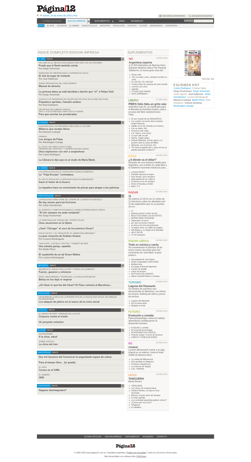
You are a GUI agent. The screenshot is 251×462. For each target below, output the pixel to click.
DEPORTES (105, 26)
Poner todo (136, 75)
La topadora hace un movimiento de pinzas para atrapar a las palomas (79, 187)
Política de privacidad (136, 453)
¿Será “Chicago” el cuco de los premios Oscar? (66, 228)
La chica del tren (48, 344)
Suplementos (132, 437)
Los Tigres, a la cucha (141, 133)
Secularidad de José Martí (143, 259)
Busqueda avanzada (201, 16)
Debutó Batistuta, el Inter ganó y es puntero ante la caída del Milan (146, 141)
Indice (41, 26)
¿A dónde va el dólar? (142, 159)
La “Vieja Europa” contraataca (56, 174)
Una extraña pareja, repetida (55, 246)
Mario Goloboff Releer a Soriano (145, 276)
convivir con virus (139, 86)
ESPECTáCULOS (89, 26)
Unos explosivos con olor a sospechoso (62, 151)
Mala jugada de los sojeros (143, 179)
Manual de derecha (49, 86)
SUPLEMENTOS (140, 52)
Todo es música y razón (143, 244)
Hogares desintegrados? (53, 390)
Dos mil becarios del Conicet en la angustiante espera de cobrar (75, 357)
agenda (135, 89)
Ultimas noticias (92, 437)
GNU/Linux (141, 456)
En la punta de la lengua (141, 330)
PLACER (143, 26)
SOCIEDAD (62, 26)
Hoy (75, 15)
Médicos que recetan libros (54, 129)
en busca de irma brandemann (144, 225)
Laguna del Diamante (141, 286)
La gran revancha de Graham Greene (59, 236)
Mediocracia (136, 264)
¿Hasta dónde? (138, 172)
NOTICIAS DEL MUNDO (142, 274)
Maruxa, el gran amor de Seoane (145, 395)
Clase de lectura (138, 271)
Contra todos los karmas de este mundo (149, 84)
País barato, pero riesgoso (143, 177)
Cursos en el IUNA (49, 370)
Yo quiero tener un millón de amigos (147, 227)
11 (129, 196)
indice (49, 59)
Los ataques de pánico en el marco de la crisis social (69, 301)
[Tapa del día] (193, 76)
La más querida (138, 398)
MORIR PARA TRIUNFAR (142, 218)
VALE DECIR (137, 232)
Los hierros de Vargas (141, 366)
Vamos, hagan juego (140, 138)
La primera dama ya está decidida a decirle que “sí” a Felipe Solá (76, 91)
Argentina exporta (140, 62)
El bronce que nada (139, 131)
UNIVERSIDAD (156, 26)
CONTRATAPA (171, 26)
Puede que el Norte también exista (58, 65)
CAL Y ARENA (137, 369)
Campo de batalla (139, 269)
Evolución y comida (141, 315)
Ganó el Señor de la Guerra (54, 182)
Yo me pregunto (138, 235)
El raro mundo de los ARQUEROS (146, 119)
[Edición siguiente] (41, 15)
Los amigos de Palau (51, 139)
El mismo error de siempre (143, 181)
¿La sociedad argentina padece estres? (149, 400)
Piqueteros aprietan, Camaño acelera (60, 102)
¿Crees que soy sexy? (141, 402)
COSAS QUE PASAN (141, 91)
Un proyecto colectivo (51, 322)
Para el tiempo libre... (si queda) (57, 362)
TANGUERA (136, 378)
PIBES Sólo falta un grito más (147, 104)
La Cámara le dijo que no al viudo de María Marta (67, 159)
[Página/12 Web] (56, 12)
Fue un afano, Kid (139, 128)
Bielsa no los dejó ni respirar (55, 279)
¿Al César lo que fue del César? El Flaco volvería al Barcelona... (75, 285)
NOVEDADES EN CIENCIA (143, 332)
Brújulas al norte (138, 305)
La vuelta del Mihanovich (142, 359)
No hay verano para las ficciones (57, 202)
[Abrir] (88, 21)
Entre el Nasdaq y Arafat (142, 184)
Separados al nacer (140, 220)
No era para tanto (139, 303)
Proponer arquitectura (141, 364)
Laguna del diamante (140, 301)
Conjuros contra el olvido (53, 316)
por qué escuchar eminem (143, 223)
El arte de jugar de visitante (54, 75)
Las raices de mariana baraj (143, 388)
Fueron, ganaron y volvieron (55, 272)
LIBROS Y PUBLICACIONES (144, 337)
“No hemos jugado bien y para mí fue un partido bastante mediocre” (149, 148)
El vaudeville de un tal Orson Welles (59, 254)
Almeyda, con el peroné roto (143, 145)
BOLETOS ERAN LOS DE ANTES (146, 216)
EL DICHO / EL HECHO (142, 82)
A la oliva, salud (48, 336)
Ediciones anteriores (173, 16)
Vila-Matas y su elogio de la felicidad (147, 230)
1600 (41, 377)
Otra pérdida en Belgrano (142, 362)
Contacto (162, 437)
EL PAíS (50, 26)
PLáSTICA (132, 26)
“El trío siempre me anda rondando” (59, 212)
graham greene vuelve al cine (144, 213)
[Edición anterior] (37, 15)
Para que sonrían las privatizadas (58, 114)
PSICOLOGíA (119, 26)
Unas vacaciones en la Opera (55, 223)
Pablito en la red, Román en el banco (147, 126)
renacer (133, 347)
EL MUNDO (74, 26)
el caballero (136, 407)
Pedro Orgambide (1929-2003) (145, 262)
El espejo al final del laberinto (144, 266)
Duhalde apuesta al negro (142, 174)
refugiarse (135, 405)
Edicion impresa (113, 437)
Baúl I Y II (135, 186)
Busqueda (148, 437)
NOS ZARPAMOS (140, 94)
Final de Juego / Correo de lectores (147, 335)
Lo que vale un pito (139, 135)
